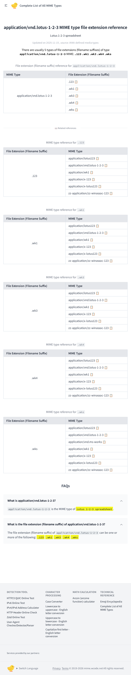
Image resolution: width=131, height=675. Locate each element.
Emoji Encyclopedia (111, 601)
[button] (6, 5)
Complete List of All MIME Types (111, 608)
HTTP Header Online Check (22, 612)
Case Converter (54, 601)
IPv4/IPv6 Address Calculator (23, 607)
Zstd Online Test (16, 617)
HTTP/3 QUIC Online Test (20, 598)
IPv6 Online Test (16, 603)
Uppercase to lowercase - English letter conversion (56, 621)
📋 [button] (76, 82)
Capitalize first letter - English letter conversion (57, 633)
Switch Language (28, 668)
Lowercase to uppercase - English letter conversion (57, 610)
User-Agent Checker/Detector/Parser (20, 623)
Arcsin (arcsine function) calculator (84, 599)
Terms (65, 668)
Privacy (57, 668)
